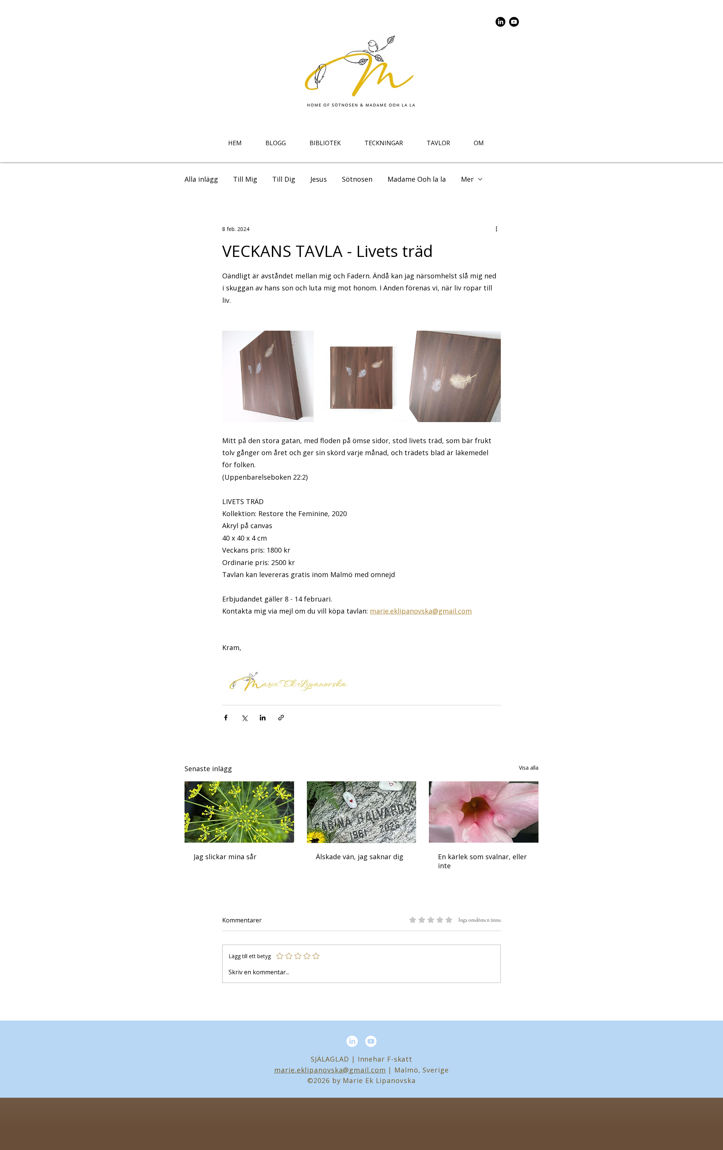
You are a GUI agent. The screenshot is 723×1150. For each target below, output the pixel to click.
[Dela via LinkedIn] (262, 717)
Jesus (318, 179)
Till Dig (283, 179)
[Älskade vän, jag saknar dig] (361, 812)
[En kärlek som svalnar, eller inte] (483, 812)
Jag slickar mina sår (225, 856)
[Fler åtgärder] (496, 228)
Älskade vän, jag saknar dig (359, 856)
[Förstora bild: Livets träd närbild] (491, 340)
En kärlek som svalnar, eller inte (482, 861)
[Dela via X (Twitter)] (244, 717)
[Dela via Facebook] (225, 717)
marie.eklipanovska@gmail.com (330, 1069)
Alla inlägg (201, 179)
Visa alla (528, 767)
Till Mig (245, 179)
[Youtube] (514, 22)
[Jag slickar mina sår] (239, 812)
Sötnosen (357, 179)
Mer (467, 179)
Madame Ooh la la (416, 179)
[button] (324, 143)
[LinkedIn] (500, 22)
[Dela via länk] (281, 717)
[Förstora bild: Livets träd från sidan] (304, 340)
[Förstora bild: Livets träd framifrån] (397, 340)
